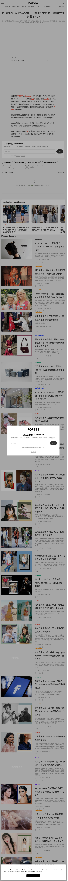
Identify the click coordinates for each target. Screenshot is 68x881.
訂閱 (53, 443)
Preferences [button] (39, 871)
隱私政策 (42, 447)
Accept (33, 876)
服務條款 (37, 447)
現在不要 (33, 452)
